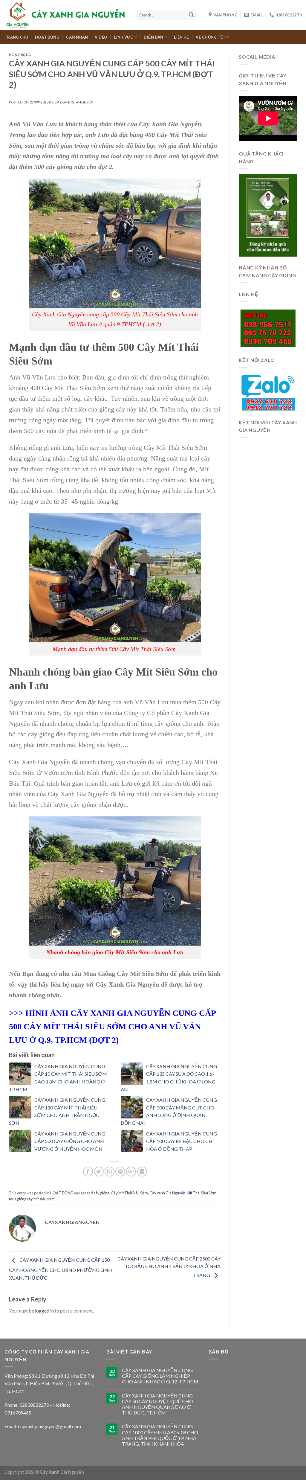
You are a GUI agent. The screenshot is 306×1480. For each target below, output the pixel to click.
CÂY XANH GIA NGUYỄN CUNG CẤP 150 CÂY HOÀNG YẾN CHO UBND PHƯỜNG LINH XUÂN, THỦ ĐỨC (60, 1269)
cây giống (101, 1193)
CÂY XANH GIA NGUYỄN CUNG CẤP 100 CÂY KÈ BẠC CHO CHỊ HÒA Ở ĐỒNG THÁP (181, 1141)
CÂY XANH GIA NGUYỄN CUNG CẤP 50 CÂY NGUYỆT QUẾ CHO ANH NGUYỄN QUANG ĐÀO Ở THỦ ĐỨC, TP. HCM (157, 1404)
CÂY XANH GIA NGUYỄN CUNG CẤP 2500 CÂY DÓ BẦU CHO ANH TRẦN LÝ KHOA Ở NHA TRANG (169, 1267)
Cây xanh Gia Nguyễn (167, 1193)
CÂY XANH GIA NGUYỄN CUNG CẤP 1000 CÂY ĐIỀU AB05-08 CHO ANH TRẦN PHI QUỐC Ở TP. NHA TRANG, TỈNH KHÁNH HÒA (160, 1435)
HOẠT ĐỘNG (47, 37)
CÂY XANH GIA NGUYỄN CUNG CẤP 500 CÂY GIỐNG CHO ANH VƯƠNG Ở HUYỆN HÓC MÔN (69, 1141)
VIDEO (101, 37)
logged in (44, 1310)
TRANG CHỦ (16, 37)
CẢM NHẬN (77, 37)
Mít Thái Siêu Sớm (201, 1193)
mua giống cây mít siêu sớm (32, 1199)
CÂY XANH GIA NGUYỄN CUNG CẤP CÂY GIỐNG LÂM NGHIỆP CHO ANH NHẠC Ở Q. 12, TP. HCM (160, 1375)
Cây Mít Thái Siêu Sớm (129, 1193)
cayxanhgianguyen (74, 102)
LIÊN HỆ (181, 37)
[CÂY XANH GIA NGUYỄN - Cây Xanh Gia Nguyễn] (65, 14)
